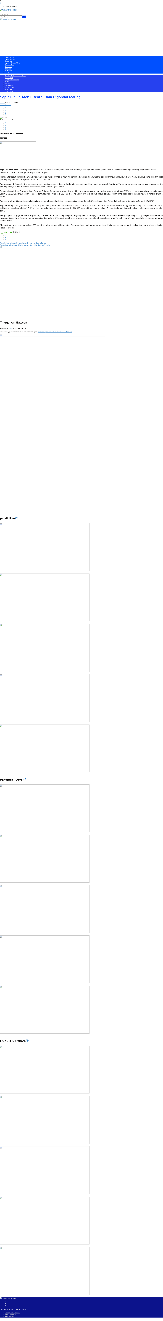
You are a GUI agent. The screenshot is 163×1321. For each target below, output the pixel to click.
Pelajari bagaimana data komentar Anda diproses (55, 332)
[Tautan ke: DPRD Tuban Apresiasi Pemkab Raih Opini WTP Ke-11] (44, 1033)
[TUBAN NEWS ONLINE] (8, 10)
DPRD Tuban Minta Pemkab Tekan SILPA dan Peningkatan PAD (20, 934)
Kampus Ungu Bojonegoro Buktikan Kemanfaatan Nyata (19, 724)
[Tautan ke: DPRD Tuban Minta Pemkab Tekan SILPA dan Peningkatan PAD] (44, 932)
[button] (24, 17)
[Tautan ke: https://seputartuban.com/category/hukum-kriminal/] (27, 1041)
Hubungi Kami (9, 1317)
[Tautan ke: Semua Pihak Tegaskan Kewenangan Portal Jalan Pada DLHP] (44, 1294)
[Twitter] (5, 237)
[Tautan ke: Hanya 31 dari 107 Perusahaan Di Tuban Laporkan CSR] (44, 832)
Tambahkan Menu (11, 6)
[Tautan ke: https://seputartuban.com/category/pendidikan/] (16, 518)
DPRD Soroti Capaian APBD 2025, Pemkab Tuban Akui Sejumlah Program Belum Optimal (30, 884)
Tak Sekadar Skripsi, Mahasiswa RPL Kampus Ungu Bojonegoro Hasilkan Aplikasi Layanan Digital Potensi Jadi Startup (39, 573)
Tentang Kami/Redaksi (12, 1313)
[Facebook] (5, 235)
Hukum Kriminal (5, 105)
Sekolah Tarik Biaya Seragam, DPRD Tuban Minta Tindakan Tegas (21, 623)
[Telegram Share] (5, 112)
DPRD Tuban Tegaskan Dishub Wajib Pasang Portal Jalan (19, 985)
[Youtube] (5, 240)
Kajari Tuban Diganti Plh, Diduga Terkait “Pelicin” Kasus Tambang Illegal (24, 1196)
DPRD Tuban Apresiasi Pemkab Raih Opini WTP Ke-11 (18, 1035)
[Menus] (0, 1)
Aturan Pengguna (10, 1315)
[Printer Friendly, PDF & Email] (6, 232)
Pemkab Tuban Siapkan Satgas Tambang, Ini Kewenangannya (20, 1145)
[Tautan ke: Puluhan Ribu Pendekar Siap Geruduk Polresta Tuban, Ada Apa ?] (44, 1093)
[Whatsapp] (5, 114)
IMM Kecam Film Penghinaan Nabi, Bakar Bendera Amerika (25, 245)
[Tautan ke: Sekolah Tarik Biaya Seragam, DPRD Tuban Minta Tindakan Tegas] (44, 621)
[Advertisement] (81, 38)
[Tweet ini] (5, 110)
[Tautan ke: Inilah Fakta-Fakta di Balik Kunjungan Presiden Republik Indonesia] (44, 772)
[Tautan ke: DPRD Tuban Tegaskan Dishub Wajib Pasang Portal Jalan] (44, 983)
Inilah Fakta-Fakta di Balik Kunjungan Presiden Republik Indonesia (22, 774)
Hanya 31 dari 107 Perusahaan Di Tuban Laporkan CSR (18, 834)
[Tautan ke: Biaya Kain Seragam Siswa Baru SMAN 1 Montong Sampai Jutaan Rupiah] (44, 671)
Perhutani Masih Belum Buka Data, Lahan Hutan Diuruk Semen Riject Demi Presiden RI (28, 1246)
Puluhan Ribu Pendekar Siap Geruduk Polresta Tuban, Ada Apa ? (21, 1095)
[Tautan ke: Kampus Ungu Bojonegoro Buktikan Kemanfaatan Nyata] (44, 721)
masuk (10, 328)
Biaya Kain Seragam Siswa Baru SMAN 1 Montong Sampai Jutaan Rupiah (24, 673)
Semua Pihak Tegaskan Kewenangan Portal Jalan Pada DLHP (20, 1296)
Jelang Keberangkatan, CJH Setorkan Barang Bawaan (23, 243)
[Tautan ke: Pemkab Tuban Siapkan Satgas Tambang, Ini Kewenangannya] (44, 1143)
